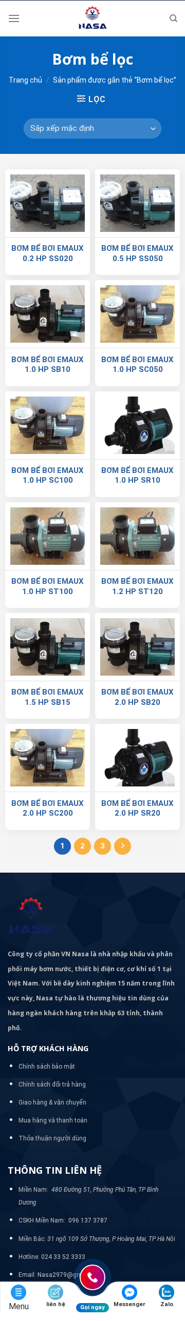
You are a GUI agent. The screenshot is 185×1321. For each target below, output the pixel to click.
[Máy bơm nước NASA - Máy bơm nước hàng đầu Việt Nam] (92, 18)
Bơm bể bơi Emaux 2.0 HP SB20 (137, 697)
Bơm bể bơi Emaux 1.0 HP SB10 (47, 364)
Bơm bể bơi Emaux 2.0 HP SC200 (47, 808)
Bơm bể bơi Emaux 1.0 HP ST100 (47, 586)
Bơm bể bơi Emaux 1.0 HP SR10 (137, 475)
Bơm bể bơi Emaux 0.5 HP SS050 (137, 253)
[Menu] (14, 18)
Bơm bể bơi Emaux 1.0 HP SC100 (47, 475)
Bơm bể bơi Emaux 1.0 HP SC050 (137, 364)
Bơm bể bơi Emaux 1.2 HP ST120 (137, 586)
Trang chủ (25, 80)
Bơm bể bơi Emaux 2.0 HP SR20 (137, 808)
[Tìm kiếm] (173, 18)
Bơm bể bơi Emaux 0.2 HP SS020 (47, 253)
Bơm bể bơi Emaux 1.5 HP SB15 (47, 697)
